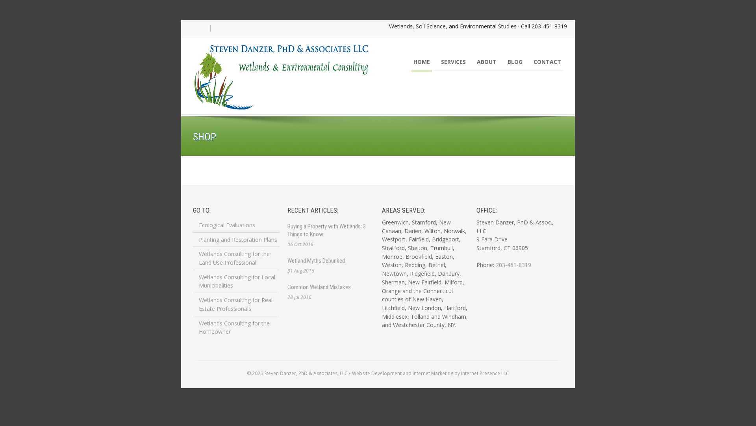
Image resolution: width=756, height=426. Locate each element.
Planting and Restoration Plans (238, 239)
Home (421, 61)
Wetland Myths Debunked (316, 260)
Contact (547, 61)
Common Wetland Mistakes (319, 287)
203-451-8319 (549, 26)
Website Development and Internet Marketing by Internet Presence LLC (430, 373)
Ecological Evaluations (227, 225)
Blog (515, 61)
